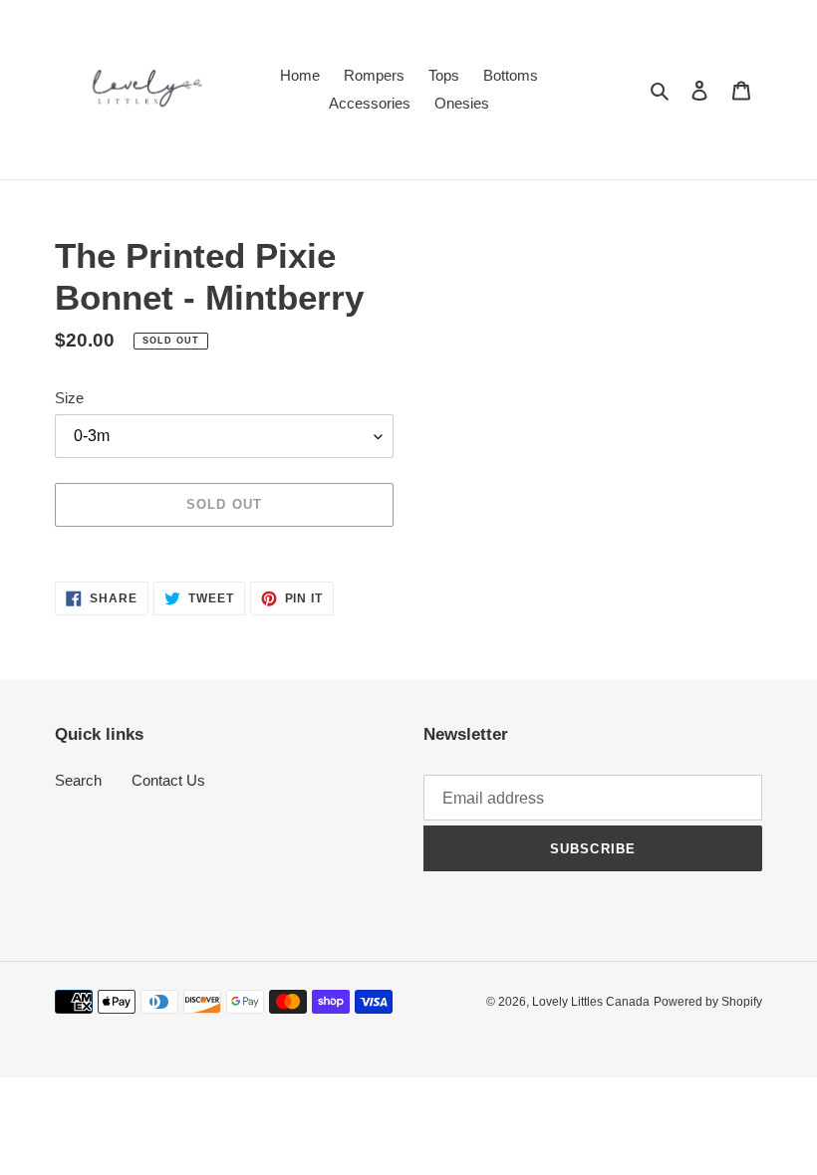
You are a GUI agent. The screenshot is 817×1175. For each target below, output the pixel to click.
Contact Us (168, 780)
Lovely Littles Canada (591, 1002)
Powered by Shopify (708, 1002)
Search (78, 780)
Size (69, 397)
